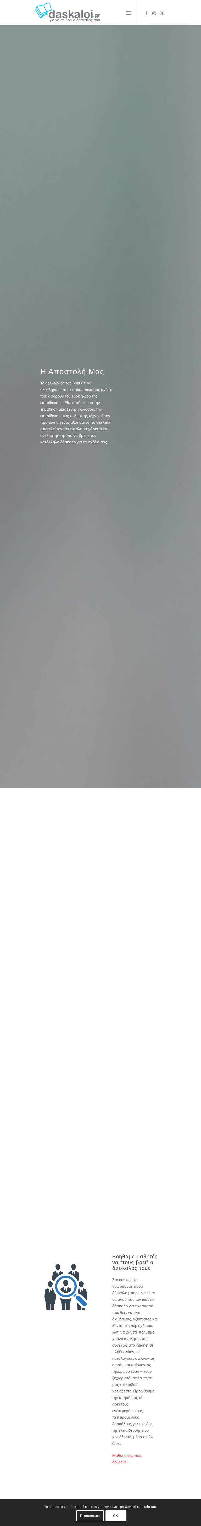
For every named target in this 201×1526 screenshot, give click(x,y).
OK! (116, 1516)
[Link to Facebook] (146, 13)
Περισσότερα (90, 1516)
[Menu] (128, 13)
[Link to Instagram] (154, 13)
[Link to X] (162, 13)
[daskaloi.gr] (67, 13)
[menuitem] (128, 13)
